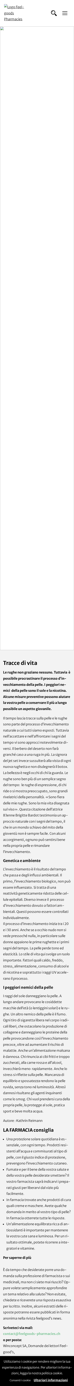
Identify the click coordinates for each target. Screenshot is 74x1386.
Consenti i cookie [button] (20, 1380)
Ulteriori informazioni (51, 1380)
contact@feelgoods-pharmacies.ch (31, 1334)
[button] (54, 13)
